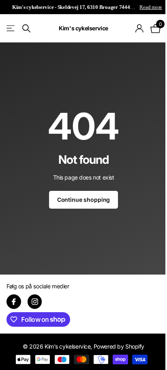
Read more (150, 7)
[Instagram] (35, 301)
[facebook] (13, 301)
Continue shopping (83, 199)
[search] (26, 28)
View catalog (11, 28)
